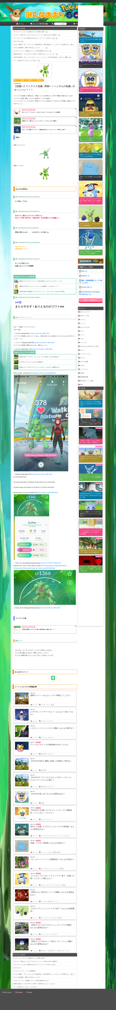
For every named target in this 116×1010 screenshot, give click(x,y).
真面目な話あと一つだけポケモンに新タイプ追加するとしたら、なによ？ (34, 54)
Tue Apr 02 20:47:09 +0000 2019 (42, 474)
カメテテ (44, 836)
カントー (44, 852)
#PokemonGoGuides (28, 568)
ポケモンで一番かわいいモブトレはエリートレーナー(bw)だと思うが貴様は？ (35, 35)
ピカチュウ (50, 754)
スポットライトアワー (48, 885)
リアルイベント (46, 704)
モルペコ (51, 737)
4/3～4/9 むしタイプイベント (25, 317)
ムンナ (57, 868)
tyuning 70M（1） (87, 287)
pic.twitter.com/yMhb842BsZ (47, 373)
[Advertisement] (90, 16)
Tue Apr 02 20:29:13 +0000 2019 (44, 342)
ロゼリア (55, 918)
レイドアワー (50, 721)
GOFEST (44, 754)
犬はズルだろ (17, 41)
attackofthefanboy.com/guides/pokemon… (54, 565)
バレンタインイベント (48, 868)
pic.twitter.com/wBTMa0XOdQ (45, 568)
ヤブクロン (67, 836)
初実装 (55, 852)
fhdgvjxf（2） (85, 275)
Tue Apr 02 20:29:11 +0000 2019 (42, 349)
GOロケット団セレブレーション (60, 950)
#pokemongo (33, 373)
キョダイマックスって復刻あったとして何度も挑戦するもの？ (31, 51)
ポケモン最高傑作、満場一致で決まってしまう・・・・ (29, 47)
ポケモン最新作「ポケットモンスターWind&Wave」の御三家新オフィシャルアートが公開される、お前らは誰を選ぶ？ (47, 44)
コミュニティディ (46, 819)
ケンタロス (44, 901)
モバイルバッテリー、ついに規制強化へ (24, 971)
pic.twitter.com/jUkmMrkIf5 (48, 492)
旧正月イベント (53, 901)
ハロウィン (44, 737)
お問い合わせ (8, 992)
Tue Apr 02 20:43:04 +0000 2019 (50, 563)
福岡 (52, 704)
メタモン (49, 852)
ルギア (43, 721)
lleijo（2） (84, 271)
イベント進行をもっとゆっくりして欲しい (25, 60)
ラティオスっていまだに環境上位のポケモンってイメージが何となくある (34, 38)
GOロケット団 (45, 950)
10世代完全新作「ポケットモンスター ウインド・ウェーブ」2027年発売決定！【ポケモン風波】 (41, 57)
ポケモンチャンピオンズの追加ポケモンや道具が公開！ (29, 31)
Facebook (20, 992)
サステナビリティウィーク (55, 836)
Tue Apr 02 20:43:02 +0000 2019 (50, 608)
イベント (35, 704)
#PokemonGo (17, 568)
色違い (43, 803)
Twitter (30, 992)
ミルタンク (58, 885)
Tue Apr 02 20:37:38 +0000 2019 (39, 333)
